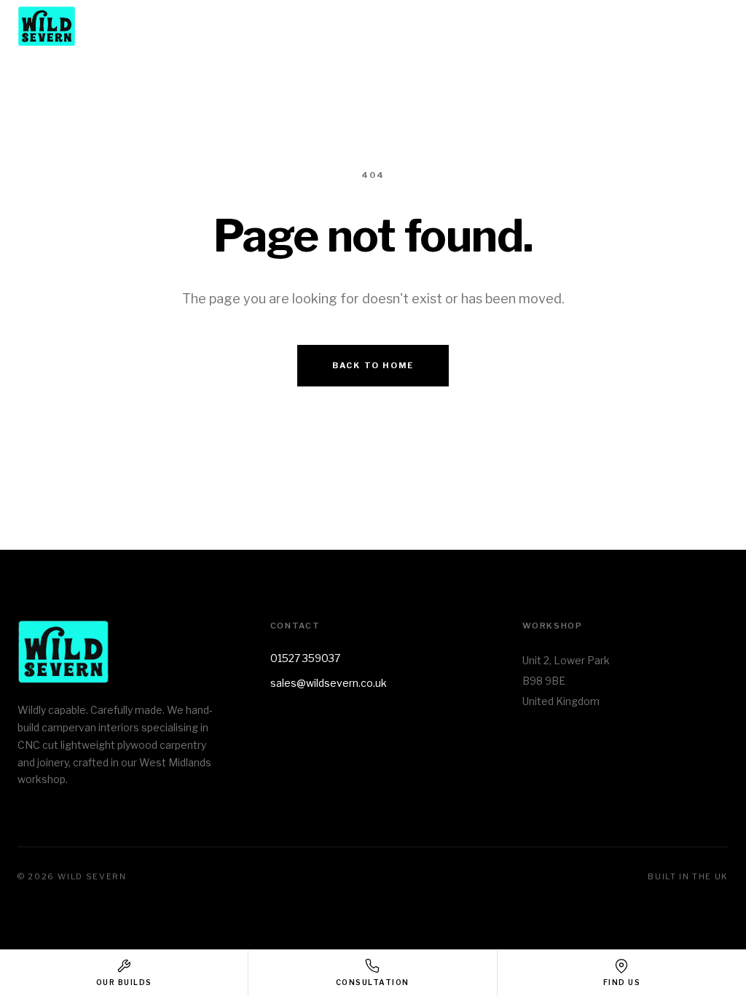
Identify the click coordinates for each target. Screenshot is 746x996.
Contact (703, 27)
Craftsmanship (604, 27)
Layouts (506, 27)
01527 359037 (305, 658)
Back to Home (373, 365)
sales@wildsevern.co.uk (328, 683)
